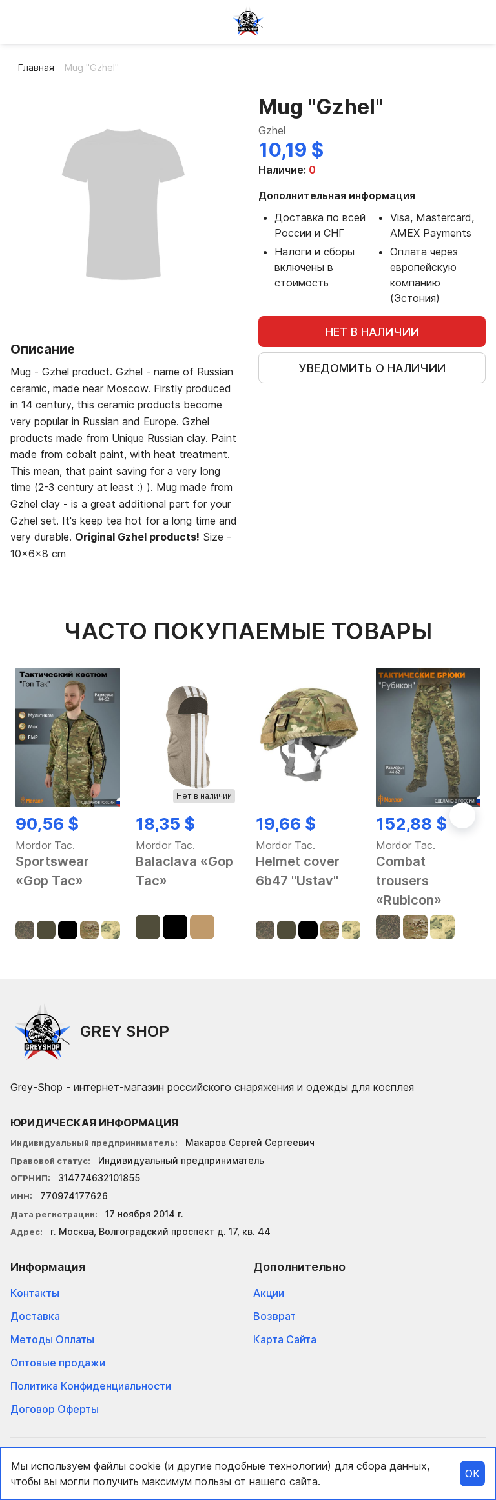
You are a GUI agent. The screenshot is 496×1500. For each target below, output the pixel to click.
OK (472, 1473)
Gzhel (271, 130)
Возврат (274, 1316)
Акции (268, 1292)
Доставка (35, 1316)
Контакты (34, 1292)
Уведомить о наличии (372, 368)
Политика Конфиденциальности (90, 1385)
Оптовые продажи (57, 1362)
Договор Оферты (54, 1409)
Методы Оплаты (52, 1339)
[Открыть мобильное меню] (20, 20)
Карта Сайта (284, 1339)
